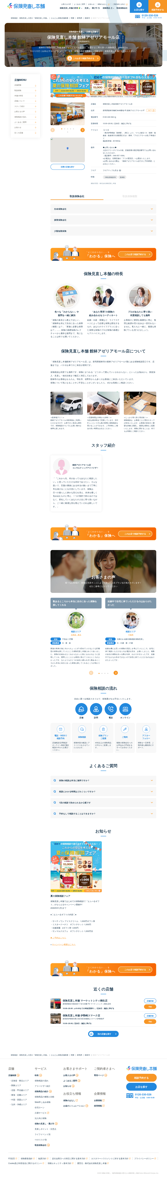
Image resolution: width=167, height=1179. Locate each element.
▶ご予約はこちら (58, 937)
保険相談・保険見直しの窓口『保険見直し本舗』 (29, 18)
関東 (72, 18)
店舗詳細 (150, 1001)
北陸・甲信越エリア (20, 1090)
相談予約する (157, 9)
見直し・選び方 (91, 8)
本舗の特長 (18, 95)
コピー (150, 110)
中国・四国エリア (19, 1099)
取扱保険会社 (122, 8)
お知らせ (91, 4)
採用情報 (98, 1105)
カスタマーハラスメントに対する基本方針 (109, 1158)
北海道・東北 (76, 634)
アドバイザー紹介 (42, 1086)
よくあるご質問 (79, 4)
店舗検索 (12, 1075)
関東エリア (16, 1085)
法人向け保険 (40, 1118)
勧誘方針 (42, 1158)
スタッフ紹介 (19, 106)
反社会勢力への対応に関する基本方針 (68, 1158)
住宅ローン (40, 1107)
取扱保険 (17, 90)
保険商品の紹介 (41, 1091)
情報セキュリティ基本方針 (59, 1163)
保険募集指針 (27, 1158)
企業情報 (98, 1100)
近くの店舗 (18, 132)
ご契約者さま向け (118, 4)
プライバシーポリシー (144, 1158)
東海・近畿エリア (19, 1094)
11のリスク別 (41, 1139)
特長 (37, 1075)
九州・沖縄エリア (19, 1104)
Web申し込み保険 (42, 1102)
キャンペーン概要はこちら (64, 944)
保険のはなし (102, 4)
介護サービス (40, 1112)
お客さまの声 (66, 4)
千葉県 (130, 634)
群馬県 (79, 18)
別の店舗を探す (104, 1033)
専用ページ (99, 1075)
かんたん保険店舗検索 (59, 18)
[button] (61, 128)
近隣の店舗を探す (67, 167)
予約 (150, 1006)
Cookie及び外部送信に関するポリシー (25, 1163)
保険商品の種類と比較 (44, 1096)
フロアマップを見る (110, 170)
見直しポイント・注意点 (45, 1129)
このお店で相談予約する (83, 58)
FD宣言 (11, 1158)
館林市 (87, 18)
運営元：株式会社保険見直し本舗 (91, 1163)
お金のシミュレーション (74, 1105)
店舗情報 (17, 85)
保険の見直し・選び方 (44, 1123)
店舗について (19, 101)
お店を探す (139, 9)
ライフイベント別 (42, 1134)
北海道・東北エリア (20, 1080)
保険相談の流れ (20, 116)
